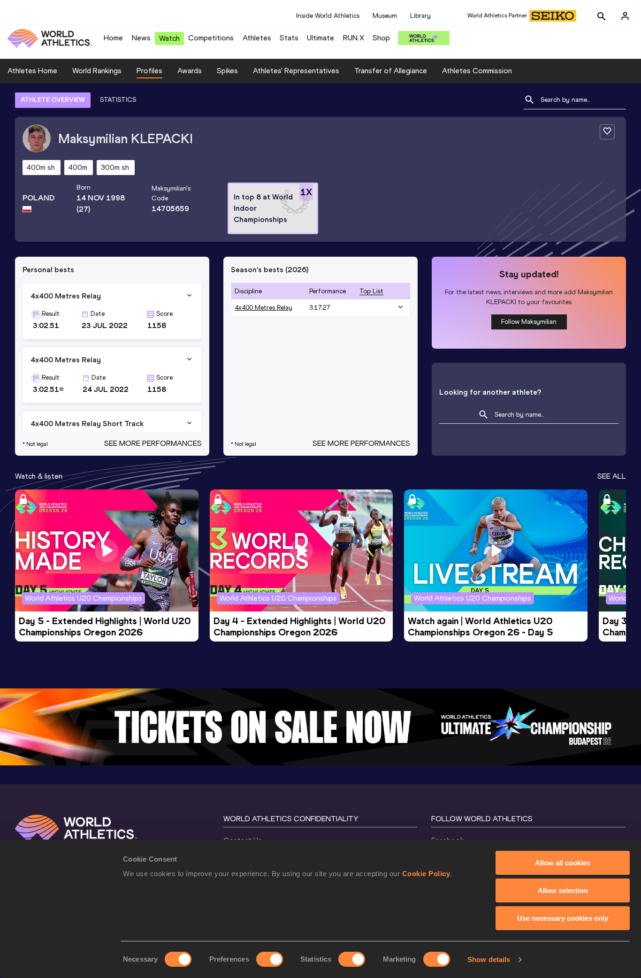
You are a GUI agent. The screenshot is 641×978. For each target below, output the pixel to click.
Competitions (211, 37)
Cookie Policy (426, 874)
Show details (488, 959)
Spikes (227, 70)
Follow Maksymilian (529, 322)
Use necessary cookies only (562, 918)
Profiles (149, 70)
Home (113, 37)
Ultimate (320, 37)
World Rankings (97, 70)
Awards (189, 70)
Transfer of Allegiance (390, 70)
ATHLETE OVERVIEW (53, 100)
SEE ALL (611, 476)
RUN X (353, 37)
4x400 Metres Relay (263, 308)
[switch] (269, 959)
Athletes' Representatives (296, 70)
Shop (381, 37)
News (141, 37)
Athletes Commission (477, 70)
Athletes (257, 37)
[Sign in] (625, 16)
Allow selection (563, 890)
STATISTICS (118, 100)
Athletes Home (32, 70)
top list (371, 291)
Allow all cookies (562, 863)
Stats (289, 37)
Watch (169, 38)
